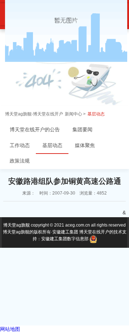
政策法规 (20, 161)
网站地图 (10, 329)
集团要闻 (82, 129)
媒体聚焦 (85, 145)
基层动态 (96, 114)
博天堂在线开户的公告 (35, 129)
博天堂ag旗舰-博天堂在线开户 (34, 114)
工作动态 (20, 145)
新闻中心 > (75, 114)
